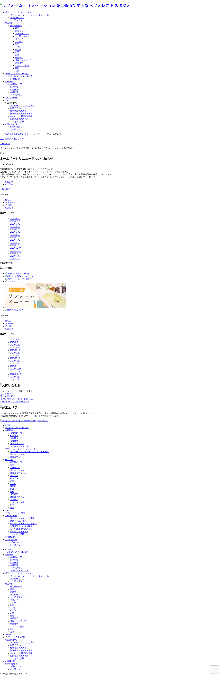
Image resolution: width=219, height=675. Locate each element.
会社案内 (9, 81)
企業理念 (14, 89)
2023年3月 (15, 242)
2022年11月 (15, 250)
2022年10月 (15, 253)
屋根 (17, 55)
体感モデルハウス (18, 108)
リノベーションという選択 (22, 105)
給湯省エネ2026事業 (19, 119)
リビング (19, 39)
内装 (17, 52)
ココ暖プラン (16, 20)
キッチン (19, 41)
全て (8, 200)
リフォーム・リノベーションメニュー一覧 (29, 15)
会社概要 (14, 92)
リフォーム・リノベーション (18, 12)
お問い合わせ (11, 124)
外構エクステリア (23, 60)
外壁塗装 (19, 57)
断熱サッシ (20, 31)
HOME (8, 425)
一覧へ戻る (5, 189)
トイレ (18, 47)
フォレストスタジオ (19, 446)
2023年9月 (15, 226)
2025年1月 (15, 224)
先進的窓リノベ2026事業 (21, 113)
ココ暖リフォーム (23, 36)
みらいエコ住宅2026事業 (21, 116)
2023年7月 (15, 232)
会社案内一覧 (16, 84)
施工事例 (9, 23)
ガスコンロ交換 (22, 65)
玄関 (17, 71)
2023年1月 (15, 245)
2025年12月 (15, 221)
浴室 (17, 44)
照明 (17, 68)
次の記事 (9, 184)
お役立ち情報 (11, 515)
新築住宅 (19, 63)
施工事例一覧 (16, 25)
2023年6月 (15, 234)
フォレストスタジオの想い (17, 73)
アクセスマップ (17, 95)
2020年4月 (15, 256)
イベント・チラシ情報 (15, 513)
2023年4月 (15, 240)
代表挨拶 (14, 87)
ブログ (8, 100)
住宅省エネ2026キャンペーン (23, 111)
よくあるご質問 (17, 121)
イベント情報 (11, 97)
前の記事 (9, 182)
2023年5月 (15, 237)
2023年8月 (15, 229)
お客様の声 (15, 79)
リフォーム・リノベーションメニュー (22, 449)
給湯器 (18, 49)
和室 (17, 28)
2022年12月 (15, 248)
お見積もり (15, 129)
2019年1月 (15, 258)
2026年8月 (15, 218)
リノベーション (17, 17)
